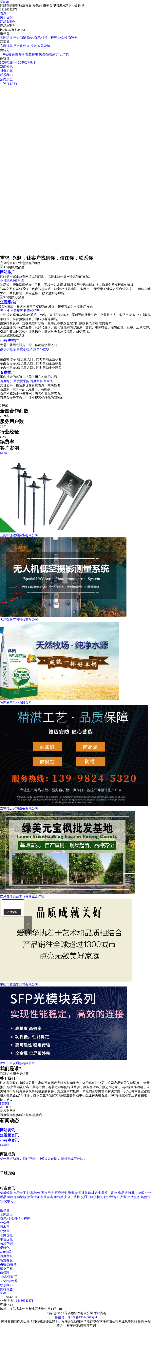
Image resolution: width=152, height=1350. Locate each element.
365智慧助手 (8, 62)
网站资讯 (7, 1130)
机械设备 (6, 1192)
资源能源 (74, 1192)
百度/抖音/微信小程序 (15, 1218)
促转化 (5, 1247)
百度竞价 (6, 381)
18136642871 (24, 1300)
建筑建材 (88, 1192)
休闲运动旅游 (16, 1197)
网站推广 (7, 272)
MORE (4, 453)
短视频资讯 (9, 1135)
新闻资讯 (6, 66)
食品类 (122, 1192)
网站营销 (29, 1158)
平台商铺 (19, 37)
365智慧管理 (27, 62)
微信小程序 (8, 349)
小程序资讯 (9, 1140)
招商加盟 (6, 79)
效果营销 (43, 46)
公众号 (62, 37)
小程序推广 (9, 340)
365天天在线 (48, 1158)
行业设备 (110, 1197)
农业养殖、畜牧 (106, 1192)
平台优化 (19, 46)
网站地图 (6, 1289)
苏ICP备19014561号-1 (82, 1317)
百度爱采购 (21, 381)
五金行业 (47, 1192)
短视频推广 (9, 302)
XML (3, 1293)
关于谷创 (6, 17)
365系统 (18, 280)
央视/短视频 (47, 54)
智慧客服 (31, 54)
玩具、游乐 (136, 1192)
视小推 (5, 310)
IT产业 (121, 1197)
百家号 (73, 37)
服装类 (58, 1197)
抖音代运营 (32, 310)
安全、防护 (72, 1197)
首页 (3, 13)
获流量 (5, 1231)
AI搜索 (32, 46)
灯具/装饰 (33, 1192)
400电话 (5, 54)
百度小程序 (24, 349)
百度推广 (7, 372)
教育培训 (33, 1197)
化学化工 (10, 1201)
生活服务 (133, 1197)
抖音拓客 (6, 71)
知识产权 (62, 54)
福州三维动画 (9, 1158)
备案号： (61, 1317)
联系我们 (6, 75)
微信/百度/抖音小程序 (42, 37)
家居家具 (46, 1197)
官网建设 (6, 37)
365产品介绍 (8, 83)
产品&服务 (7, 21)
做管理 (5, 1272)
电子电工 (19, 1192)
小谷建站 (6, 280)
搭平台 (5, 1210)
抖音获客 (16, 310)
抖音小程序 (41, 349)
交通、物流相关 (92, 1197)
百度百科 (18, 54)
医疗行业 (61, 1192)
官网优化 (6, 46)
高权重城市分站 (72, 1158)
